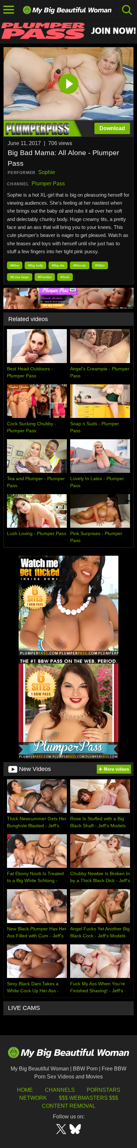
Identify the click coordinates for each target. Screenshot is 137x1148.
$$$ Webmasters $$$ (88, 1098)
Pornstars (103, 1090)
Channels (60, 1090)
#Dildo (100, 265)
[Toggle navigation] (9, 10)
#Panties (45, 277)
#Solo (65, 277)
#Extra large (19, 277)
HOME (25, 1090)
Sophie (46, 172)
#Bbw (14, 265)
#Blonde (79, 265)
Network (33, 1098)
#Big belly (35, 265)
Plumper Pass (48, 183)
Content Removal (68, 1106)
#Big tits (58, 265)
